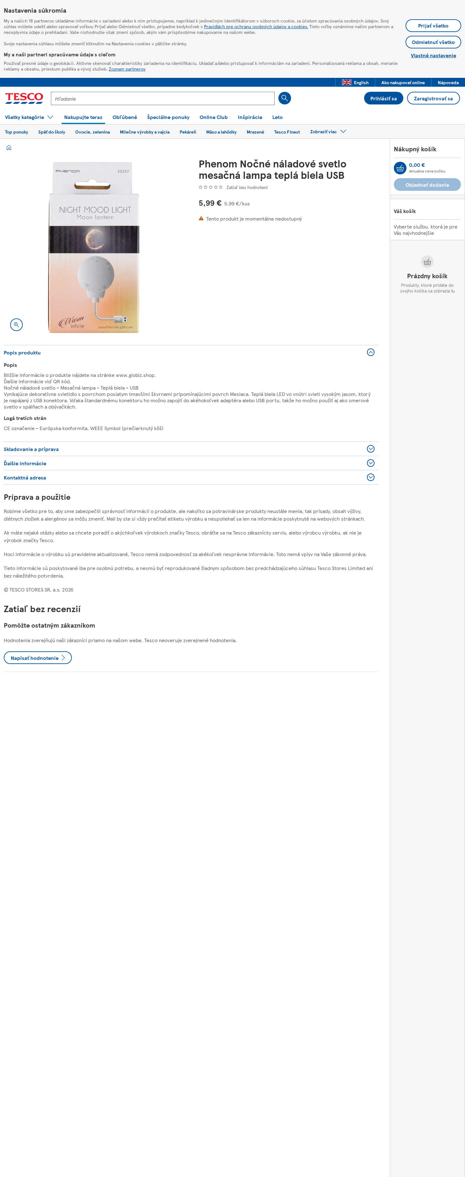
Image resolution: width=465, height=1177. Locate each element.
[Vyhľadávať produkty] (284, 98)
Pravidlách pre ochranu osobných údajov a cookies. (256, 26)
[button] (355, 82)
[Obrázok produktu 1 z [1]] (93, 247)
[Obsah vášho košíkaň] (400, 168)
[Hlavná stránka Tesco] (24, 98)
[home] (9, 147)
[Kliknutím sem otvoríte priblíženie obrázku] (16, 324)
